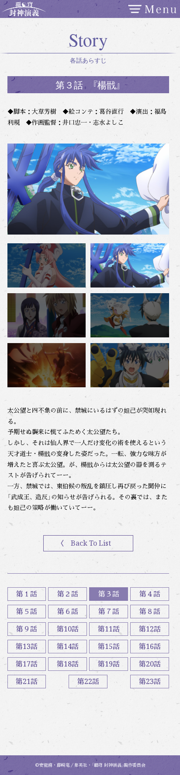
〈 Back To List (84, 543)
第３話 (108, 594)
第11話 (109, 629)
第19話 (109, 664)
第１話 (26, 594)
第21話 (27, 681)
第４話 (149, 594)
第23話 (150, 681)
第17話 (27, 664)
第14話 (68, 646)
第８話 (149, 611)
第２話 (67, 594)
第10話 (68, 629)
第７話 (108, 611)
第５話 (26, 611)
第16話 (150, 646)
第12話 (150, 629)
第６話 (67, 611)
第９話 (26, 629)
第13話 (27, 646)
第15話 (109, 646)
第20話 (150, 664)
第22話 (88, 681)
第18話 (68, 664)
